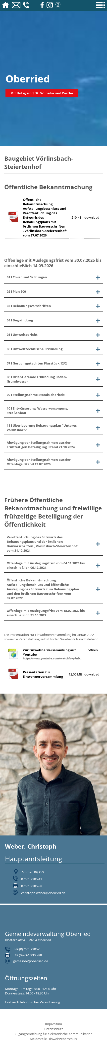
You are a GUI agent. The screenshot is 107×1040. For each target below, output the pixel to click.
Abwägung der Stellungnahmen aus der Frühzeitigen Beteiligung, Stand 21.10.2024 (41, 444)
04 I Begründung (20, 320)
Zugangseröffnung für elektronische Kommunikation (54, 1034)
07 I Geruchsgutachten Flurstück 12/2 (37, 363)
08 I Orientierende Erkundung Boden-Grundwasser (37, 379)
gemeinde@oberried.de (30, 961)
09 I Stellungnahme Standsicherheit (36, 394)
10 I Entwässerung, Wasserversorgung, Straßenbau (37, 410)
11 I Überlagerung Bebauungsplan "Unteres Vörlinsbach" (42, 427)
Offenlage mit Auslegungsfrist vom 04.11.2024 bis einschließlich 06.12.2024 (46, 565)
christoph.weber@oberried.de (43, 893)
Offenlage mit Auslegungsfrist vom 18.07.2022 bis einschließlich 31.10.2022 (46, 612)
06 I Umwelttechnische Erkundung (34, 349)
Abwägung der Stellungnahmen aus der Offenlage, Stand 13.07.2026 (39, 461)
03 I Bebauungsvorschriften (29, 306)
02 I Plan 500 (16, 291)
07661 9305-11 (31, 879)
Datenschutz (53, 1029)
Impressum (53, 1024)
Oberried (27, 78)
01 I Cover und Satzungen (27, 277)
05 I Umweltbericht (22, 334)
